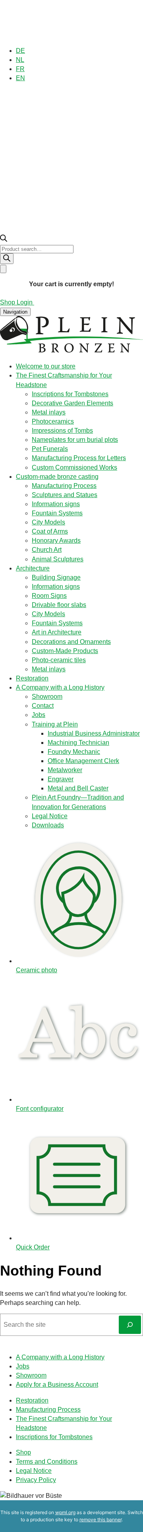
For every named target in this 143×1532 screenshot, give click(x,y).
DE (20, 50)
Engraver (60, 779)
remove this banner (100, 1519)
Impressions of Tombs (62, 430)
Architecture (33, 568)
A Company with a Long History (60, 687)
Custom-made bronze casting (57, 476)
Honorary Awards (56, 540)
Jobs (38, 714)
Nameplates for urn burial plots (75, 439)
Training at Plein (55, 724)
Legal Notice (50, 816)
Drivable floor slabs (59, 604)
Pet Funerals (50, 448)
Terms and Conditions (46, 1461)
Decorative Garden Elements (72, 403)
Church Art (47, 549)
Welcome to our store (45, 366)
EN (20, 78)
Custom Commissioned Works (74, 467)
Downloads (48, 825)
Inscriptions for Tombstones (70, 394)
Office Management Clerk (83, 760)
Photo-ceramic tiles (59, 660)
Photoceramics (53, 421)
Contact (43, 705)
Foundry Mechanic (74, 751)
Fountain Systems (57, 513)
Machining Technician (78, 742)
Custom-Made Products (65, 650)
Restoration (32, 678)
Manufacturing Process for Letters (79, 458)
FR (20, 69)
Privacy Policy (36, 1479)
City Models (48, 522)
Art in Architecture (56, 632)
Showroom (47, 696)
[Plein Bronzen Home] (71, 350)
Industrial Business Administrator (94, 733)
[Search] (7, 258)
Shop (23, 1452)
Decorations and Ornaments (71, 641)
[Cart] (3, 269)
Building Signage (56, 577)
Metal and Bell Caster (78, 788)
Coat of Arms (50, 531)
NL (20, 59)
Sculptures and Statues (64, 494)
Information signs (56, 504)
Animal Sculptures (57, 559)
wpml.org (65, 1512)
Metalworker (65, 770)
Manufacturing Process (64, 485)
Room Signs (49, 595)
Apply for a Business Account (57, 1384)
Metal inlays (49, 412)
